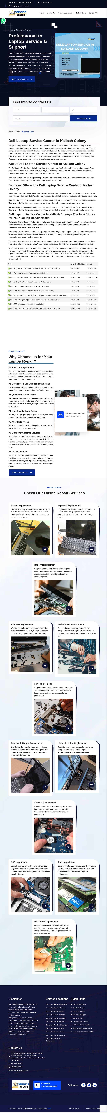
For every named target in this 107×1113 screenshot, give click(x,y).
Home (42, 13)
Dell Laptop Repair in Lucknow (56, 1018)
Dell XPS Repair (78, 1018)
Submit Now (82, 119)
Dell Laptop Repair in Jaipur (55, 1028)
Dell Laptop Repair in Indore (55, 1032)
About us (51, 13)
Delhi (18, 132)
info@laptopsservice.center (20, 6)
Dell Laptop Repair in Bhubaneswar (53, 1040)
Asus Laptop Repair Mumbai (82, 1028)
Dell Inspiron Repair (79, 1015)
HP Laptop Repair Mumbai (81, 1025)
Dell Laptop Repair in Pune (55, 1011)
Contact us (93, 13)
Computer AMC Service (80, 1021)
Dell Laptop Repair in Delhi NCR (56, 1004)
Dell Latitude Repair (79, 1004)
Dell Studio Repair (79, 1008)
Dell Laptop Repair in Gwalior (55, 1035)
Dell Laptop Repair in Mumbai (56, 1008)
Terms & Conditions (92, 1108)
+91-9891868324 (46, 2)
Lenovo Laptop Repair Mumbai (83, 1032)
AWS (49, 1108)
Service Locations (64, 13)
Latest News (81, 13)
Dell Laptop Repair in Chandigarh (57, 1025)
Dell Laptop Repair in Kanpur (55, 1021)
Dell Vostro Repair (79, 1011)
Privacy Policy (74, 1108)
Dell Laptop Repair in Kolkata (55, 1015)
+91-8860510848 (16, 1067)
